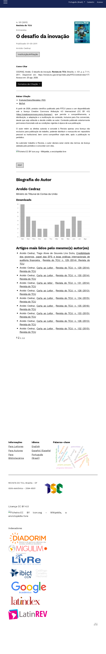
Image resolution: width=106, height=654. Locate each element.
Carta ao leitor (45, 282)
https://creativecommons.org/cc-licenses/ (34, 114)
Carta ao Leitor (45, 267)
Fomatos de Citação (28, 84)
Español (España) (41, 450)
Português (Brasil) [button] (76, 2)
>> (23, 337)
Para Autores (15, 450)
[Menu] (5, 2)
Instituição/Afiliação (28, 54)
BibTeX (22, 103)
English (36, 446)
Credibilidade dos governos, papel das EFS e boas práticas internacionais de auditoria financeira (55, 256)
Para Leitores (15, 446)
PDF (20, 165)
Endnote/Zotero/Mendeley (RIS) (32, 100)
